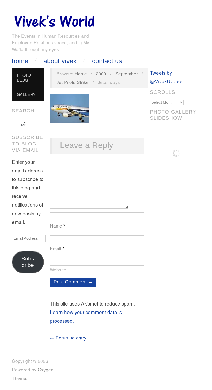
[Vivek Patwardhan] (54, 20)
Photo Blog (24, 77)
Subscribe (27, 262)
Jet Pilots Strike (73, 82)
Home (20, 61)
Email (57, 248)
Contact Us (107, 61)
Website (58, 269)
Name (57, 225)
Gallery (26, 94)
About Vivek (60, 61)
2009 (101, 73)
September (126, 73)
